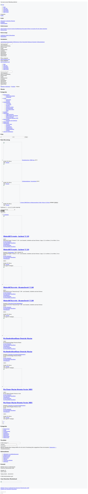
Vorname (3, 444)
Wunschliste (6, 10)
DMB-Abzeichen (10, 114)
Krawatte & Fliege (26, 28)
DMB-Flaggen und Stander (12, 115)
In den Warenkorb (7, 241)
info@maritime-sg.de (5, 59)
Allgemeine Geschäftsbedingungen (10, 454)
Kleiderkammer (4, 23)
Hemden (5, 28)
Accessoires (33, 28)
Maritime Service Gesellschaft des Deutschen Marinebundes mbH (15, 487)
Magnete (13, 20)
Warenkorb (5, 9)
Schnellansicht (6, 244)
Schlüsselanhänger (41, 42)
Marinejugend (6, 119)
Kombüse (3, 22)
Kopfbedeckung (18, 28)
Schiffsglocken (16, 42)
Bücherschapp (4, 30)
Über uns (5, 8)
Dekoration (3, 20)
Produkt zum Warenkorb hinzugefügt (9, 489)
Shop (4, 7)
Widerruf (5, 459)
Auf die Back (4, 42)
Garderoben (8, 20)
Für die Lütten (39, 28)
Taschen (8, 130)
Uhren (20, 42)
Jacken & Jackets (11, 28)
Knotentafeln (10, 42)
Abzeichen (44, 28)
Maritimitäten (3, 36)
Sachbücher (3, 35)
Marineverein (6, 121)
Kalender (34, 42)
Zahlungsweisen (6, 455)
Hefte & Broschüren (10, 35)
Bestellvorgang (6, 456)
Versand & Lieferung (7, 460)
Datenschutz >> (53, 447)
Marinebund (6, 113)
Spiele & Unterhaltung (8, 131)
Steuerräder (25, 42)
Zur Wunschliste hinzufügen (9, 242)
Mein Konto (6, 12)
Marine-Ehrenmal (10, 116)
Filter (26, 137)
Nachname (3, 445)
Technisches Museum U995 (12, 118)
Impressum (5, 461)
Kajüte (2, 15)
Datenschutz (6, 457)
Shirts (2, 28)
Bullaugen (30, 42)
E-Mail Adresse (4, 442)
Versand (7, 162)
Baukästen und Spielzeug (11, 120)
